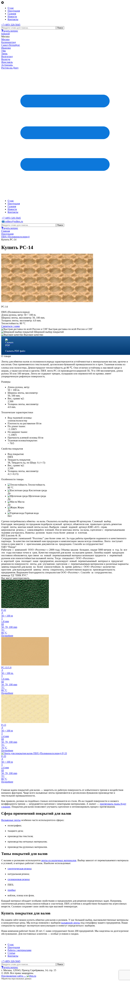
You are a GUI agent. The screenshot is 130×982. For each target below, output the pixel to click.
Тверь (4, 53)
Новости (12, 16)
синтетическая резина (19, 868)
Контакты (13, 19)
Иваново (6, 48)
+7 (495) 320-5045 (10, 24)
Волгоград (7, 56)
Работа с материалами (19, 950)
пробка (11, 890)
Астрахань (7, 65)
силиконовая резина (18, 879)
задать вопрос (10, 31)
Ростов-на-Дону (10, 67)
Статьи (11, 953)
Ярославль (7, 62)
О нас (11, 8)
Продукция (14, 10)
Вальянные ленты (11, 820)
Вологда (5, 59)
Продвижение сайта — (14, 976)
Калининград (8, 42)
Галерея (12, 13)
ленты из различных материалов (58, 860)
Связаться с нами (10, 326)
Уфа (3, 50)
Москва (5, 39)
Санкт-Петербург (10, 45)
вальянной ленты (70, 922)
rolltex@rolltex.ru (14, 221)
